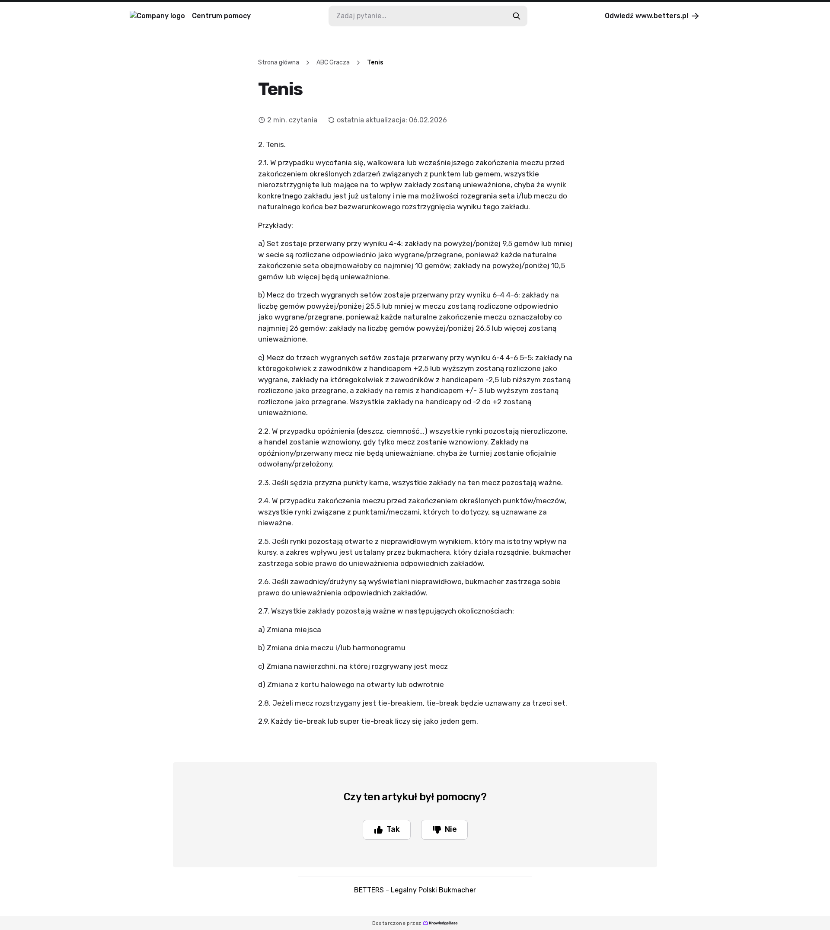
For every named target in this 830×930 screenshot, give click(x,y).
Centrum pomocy (221, 16)
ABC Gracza (333, 62)
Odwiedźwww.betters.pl (646, 16)
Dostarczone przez (396, 923)
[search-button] (516, 16)
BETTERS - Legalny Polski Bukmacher (415, 890)
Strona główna (278, 62)
